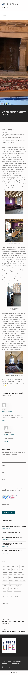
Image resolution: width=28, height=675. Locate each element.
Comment (4, 458)
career (13, 569)
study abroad (17, 588)
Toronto (13, 140)
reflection (5, 585)
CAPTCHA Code (5, 504)
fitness (10, 574)
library (3, 139)
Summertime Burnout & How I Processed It (14, 526)
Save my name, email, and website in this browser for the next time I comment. (12, 489)
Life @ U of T (14, 4)
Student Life (5, 135)
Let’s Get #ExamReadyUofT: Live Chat (12, 537)
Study (9, 135)
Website (4, 479)
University (10, 593)
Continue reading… (6, 528)
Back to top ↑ (15, 663)
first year (5, 574)
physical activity (20, 582)
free (19, 574)
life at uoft (22, 580)
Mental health (5, 582)
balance (22, 566)
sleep (15, 585)
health (10, 577)
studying (8, 140)
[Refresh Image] (16, 495)
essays (10, 572)
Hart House (15, 137)
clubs (22, 569)
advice (4, 566)
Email (3, 472)
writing (17, 596)
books (4, 569)
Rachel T (10, 130)
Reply (4, 420)
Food (15, 574)
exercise (20, 572)
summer (10, 591)
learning (21, 137)
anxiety (8, 566)
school (14, 139)
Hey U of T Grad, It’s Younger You (11, 532)
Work (12, 142)
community (5, 572)
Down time (12, 134)
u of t (17, 140)
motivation (9, 139)
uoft (9, 142)
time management (17, 591)
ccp (18, 569)
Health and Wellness (18, 577)
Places (22, 134)
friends (23, 574)
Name (3, 465)
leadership (5, 580)
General (18, 134)
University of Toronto (19, 593)
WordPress (4, 663)
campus (10, 137)
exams (15, 572)
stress (19, 585)
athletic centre (15, 566)
